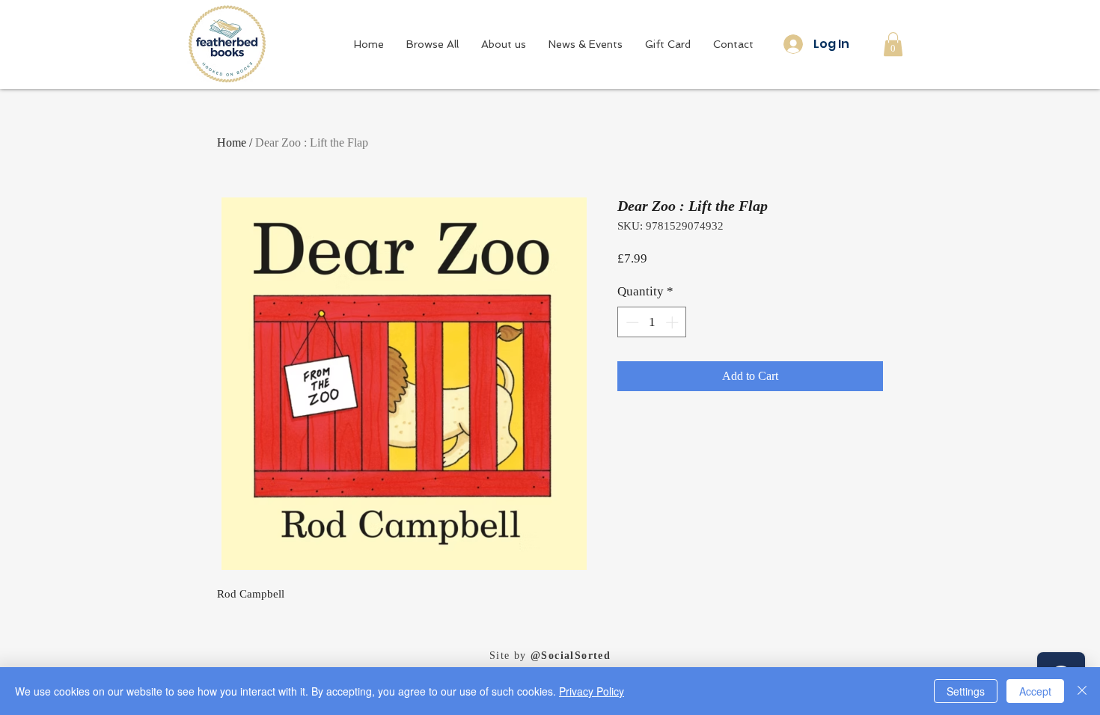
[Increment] (673, 322)
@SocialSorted (571, 655)
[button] (893, 44)
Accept (1035, 691)
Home (231, 142)
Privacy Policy (591, 691)
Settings (966, 691)
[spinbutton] (652, 322)
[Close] (1082, 691)
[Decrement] (631, 322)
